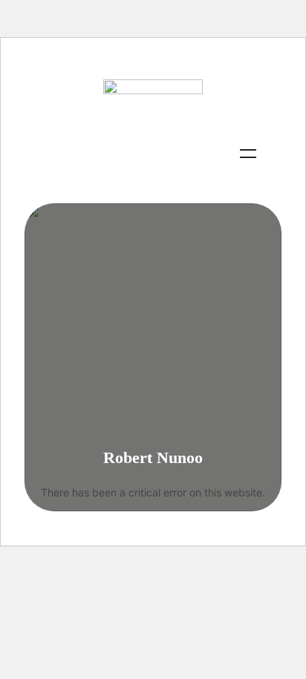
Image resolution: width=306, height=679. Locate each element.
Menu (248, 153)
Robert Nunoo (153, 457)
